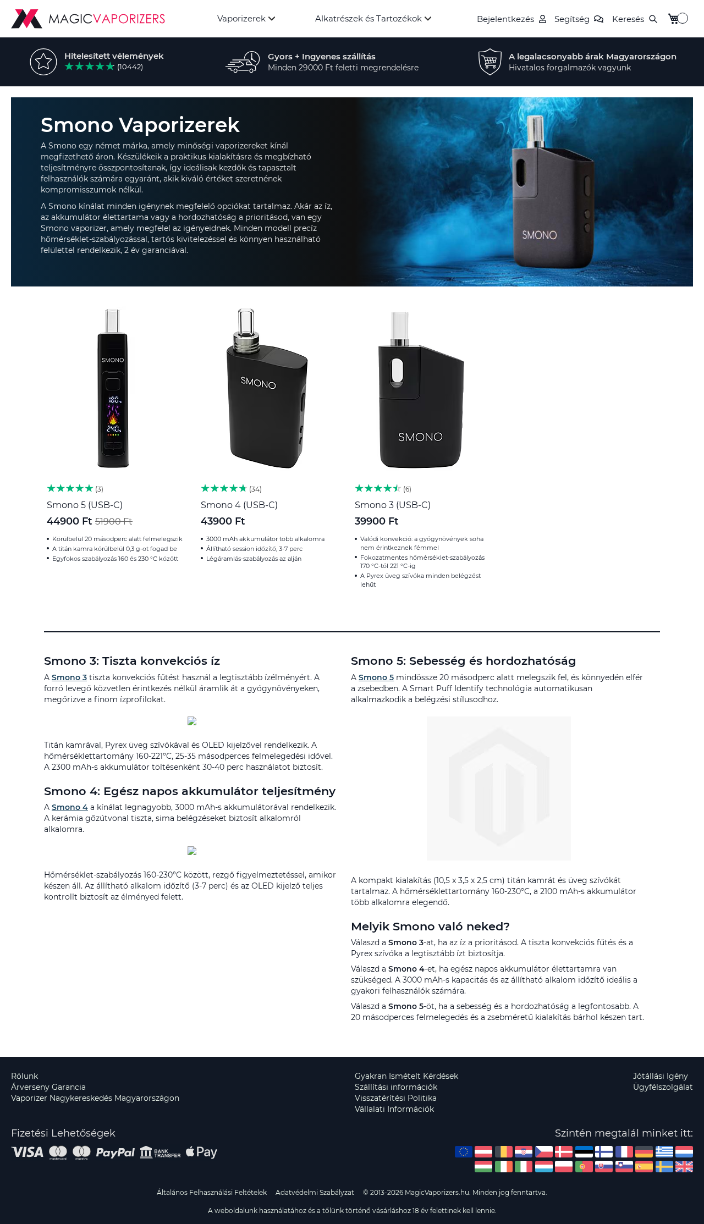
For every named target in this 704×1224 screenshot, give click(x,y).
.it (523, 1166)
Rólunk (24, 1076)
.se (664, 1166)
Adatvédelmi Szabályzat (315, 1192)
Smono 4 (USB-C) (239, 505)
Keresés (628, 19)
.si (624, 1166)
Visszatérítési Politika (396, 1098)
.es (644, 1166)
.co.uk (684, 1166)
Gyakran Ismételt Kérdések (406, 1076)
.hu (483, 1166)
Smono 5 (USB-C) (85, 505)
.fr (624, 1151)
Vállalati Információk (394, 1109)
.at (483, 1151)
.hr (523, 1151)
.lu (544, 1166)
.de (644, 1151)
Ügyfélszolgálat (663, 1087)
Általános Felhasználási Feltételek (212, 1192)
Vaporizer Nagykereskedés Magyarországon (95, 1098)
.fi (604, 1151)
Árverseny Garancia (48, 1087)
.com (463, 1151)
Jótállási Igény (660, 1076)
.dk (564, 1151)
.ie (504, 1166)
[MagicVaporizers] (88, 18)
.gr (664, 1151)
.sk (604, 1166)
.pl (564, 1166)
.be (504, 1151)
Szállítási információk (396, 1087)
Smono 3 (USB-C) (393, 505)
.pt (584, 1166)
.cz (544, 1151)
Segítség (572, 19)
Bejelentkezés (505, 19)
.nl (684, 1151)
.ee (584, 1151)
